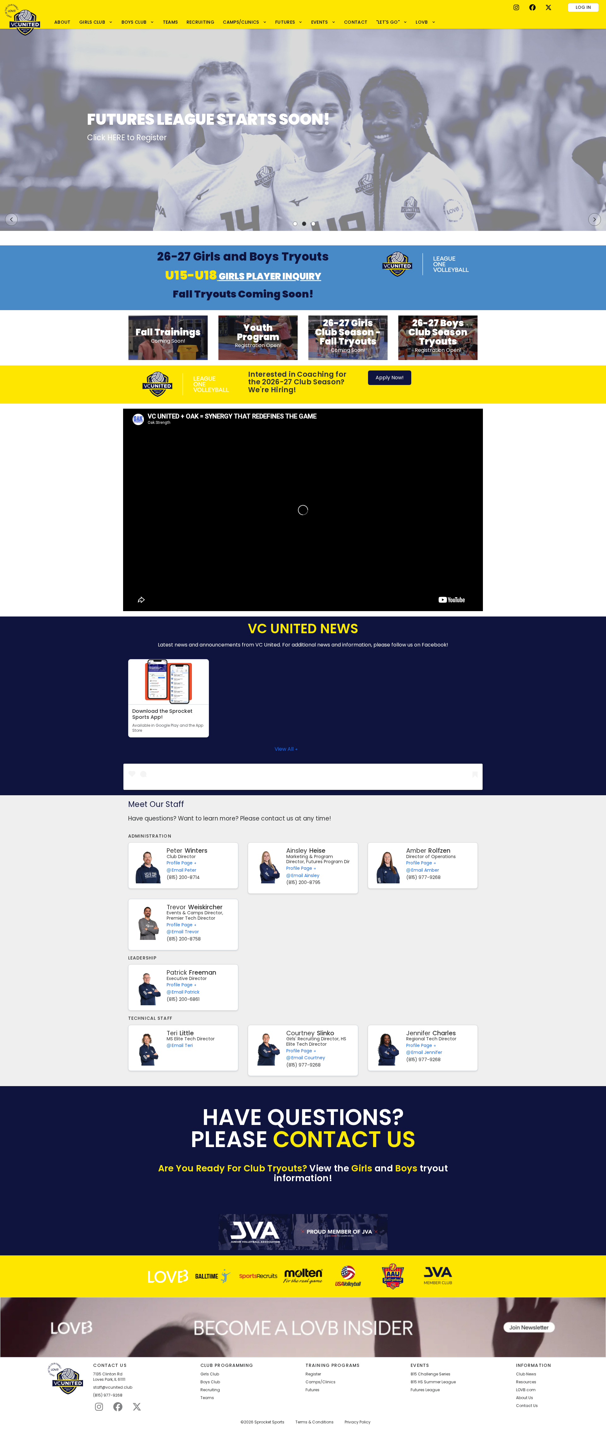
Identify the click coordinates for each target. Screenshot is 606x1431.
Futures (312, 1389)
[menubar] (245, 21)
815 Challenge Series (430, 1374)
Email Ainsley (305, 876)
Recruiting (210, 1389)
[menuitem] (62, 21)
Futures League (425, 1389)
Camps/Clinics (321, 1382)
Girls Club (209, 1374)
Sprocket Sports (269, 1422)
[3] (313, 224)
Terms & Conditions (314, 1422)
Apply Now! (390, 377)
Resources (526, 1382)
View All (285, 749)
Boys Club (210, 1382)
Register (313, 1374)
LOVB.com (526, 1389)
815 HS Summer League (433, 1382)
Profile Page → (181, 863)
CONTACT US (344, 1139)
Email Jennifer (426, 1052)
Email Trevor (185, 932)
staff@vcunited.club (112, 1387)
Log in (583, 7)
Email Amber (425, 870)
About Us (524, 1397)
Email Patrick (185, 992)
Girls (361, 1168)
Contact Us (527, 1405)
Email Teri (182, 1046)
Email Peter (184, 870)
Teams (207, 1397)
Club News (526, 1374)
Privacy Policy (358, 1422)
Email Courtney (308, 1058)
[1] (295, 224)
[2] (304, 224)
